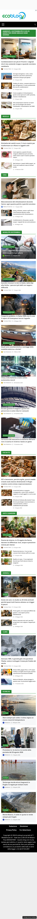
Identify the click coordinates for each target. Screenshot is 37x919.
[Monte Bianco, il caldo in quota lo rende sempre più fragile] (18, 802)
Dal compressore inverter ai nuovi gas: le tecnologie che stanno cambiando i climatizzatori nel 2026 (24, 104)
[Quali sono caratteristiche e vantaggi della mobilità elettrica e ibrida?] (18, 335)
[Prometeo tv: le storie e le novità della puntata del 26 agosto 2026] (18, 737)
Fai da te (6, 452)
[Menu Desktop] (3, 24)
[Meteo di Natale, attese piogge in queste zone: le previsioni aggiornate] (6, 682)
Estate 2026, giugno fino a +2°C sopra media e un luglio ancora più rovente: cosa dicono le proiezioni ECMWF (24, 671)
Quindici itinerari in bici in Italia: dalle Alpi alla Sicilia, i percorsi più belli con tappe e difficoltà (17, 285)
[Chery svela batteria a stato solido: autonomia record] (18, 366)
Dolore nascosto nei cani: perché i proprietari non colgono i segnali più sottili (24, 622)
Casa (5, 175)
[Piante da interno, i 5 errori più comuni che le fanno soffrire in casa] (6, 553)
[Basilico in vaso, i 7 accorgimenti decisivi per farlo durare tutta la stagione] (6, 561)
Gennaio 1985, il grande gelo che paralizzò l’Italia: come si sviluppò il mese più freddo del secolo (18, 661)
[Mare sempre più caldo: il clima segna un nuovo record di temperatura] (18, 705)
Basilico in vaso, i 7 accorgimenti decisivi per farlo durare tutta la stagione (23, 561)
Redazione (13, 826)
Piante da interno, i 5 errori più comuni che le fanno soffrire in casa (24, 552)
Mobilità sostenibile (8, 247)
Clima (5, 632)
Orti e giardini (9, 513)
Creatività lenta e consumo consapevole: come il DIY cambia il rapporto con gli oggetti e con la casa (24, 492)
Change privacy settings (29, 917)
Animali (6, 573)
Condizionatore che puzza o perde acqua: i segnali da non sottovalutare (24, 221)
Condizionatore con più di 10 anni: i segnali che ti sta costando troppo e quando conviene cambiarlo (18, 64)
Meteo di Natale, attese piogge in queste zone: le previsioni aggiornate (24, 680)
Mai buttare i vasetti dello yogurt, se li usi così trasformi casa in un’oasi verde (24, 165)
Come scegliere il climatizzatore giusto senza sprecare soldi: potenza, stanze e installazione (24, 94)
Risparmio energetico (9, 56)
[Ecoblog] (14, 15)
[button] (35, 24)
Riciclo (6, 116)
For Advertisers (25, 830)
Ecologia (5, 713)
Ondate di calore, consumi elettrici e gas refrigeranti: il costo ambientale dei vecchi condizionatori (24, 85)
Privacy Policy (11, 830)
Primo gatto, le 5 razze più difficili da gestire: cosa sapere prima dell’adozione (24, 612)
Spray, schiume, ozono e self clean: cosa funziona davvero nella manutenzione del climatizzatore (23, 212)
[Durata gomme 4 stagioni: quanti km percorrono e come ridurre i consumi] (18, 397)
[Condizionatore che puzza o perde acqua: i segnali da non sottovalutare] (6, 222)
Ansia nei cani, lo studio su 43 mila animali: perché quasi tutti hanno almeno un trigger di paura (17, 602)
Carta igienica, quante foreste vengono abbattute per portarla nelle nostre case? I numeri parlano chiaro (24, 154)
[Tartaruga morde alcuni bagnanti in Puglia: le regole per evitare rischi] (18, 770)
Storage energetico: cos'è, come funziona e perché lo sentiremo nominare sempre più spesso (23, 75)
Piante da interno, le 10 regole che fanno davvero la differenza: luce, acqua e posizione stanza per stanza (18, 542)
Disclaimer (24, 826)
